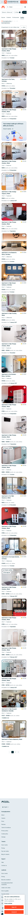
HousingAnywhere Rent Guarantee (7, 883)
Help (2, 862)
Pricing (3, 848)
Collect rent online (5, 887)
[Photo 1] (12, 76)
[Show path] (15, 21)
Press (2, 821)
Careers (3, 818)
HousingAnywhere (7, 21)
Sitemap (3, 837)
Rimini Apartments (5, 22)
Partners (3, 824)
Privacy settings (8, 903)
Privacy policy (4, 830)
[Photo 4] (14, 76)
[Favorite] (25, 32)
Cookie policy (4, 833)
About (2, 815)
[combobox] (15, 7)
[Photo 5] (15, 76)
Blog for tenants (5, 854)
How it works (4, 845)
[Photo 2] (13, 76)
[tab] (3, 17)
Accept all (14, 912)
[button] (7, 12)
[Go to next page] (18, 752)
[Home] (3, 7)
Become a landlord (5, 879)
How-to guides (5, 890)
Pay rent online (5, 851)
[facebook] (2, 908)
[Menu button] (25, 7)
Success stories (5, 894)
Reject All (14, 907)
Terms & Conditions (6, 827)
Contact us (4, 865)
